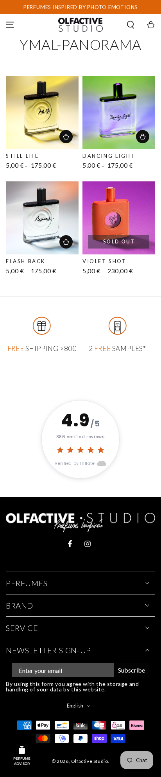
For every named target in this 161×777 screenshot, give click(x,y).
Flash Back (25, 261)
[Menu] (10, 24)
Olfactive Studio (89, 761)
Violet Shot (104, 261)
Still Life (22, 156)
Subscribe (131, 670)
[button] (130, 24)
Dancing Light (108, 156)
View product (66, 136)
